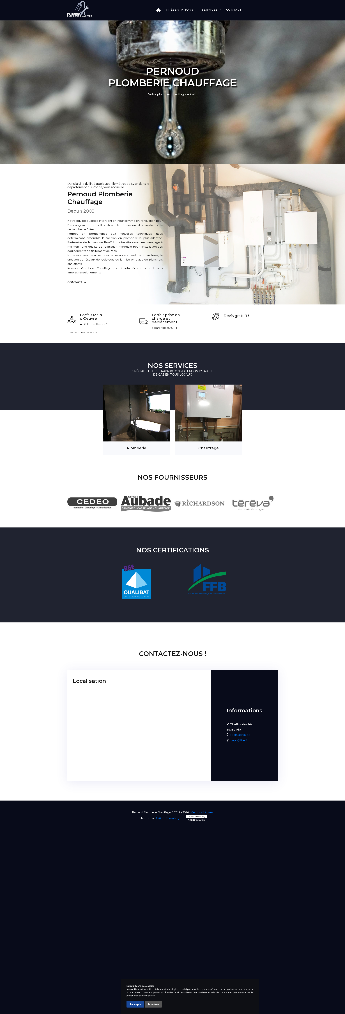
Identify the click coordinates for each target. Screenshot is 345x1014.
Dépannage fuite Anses (132, 977)
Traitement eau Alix (267, 977)
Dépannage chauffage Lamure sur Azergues (154, 972)
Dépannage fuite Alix (265, 972)
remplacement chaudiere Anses (116, 990)
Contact (234, 9)
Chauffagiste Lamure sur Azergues (191, 951)
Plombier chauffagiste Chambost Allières (123, 964)
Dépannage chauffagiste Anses (174, 955)
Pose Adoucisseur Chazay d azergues (113, 994)
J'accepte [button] (135, 1004)
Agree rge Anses (103, 985)
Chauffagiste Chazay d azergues (113, 951)
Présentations (180, 9)
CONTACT (75, 282)
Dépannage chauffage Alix (215, 968)
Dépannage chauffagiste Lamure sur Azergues (230, 955)
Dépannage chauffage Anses (100, 972)
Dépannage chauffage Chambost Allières (218, 972)
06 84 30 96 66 (240, 735)
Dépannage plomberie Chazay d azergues (218, 964)
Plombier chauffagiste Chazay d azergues (177, 959)
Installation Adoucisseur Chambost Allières (94, 1002)
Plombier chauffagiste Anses (228, 959)
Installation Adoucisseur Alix (84, 998)
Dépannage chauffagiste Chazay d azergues (119, 955)
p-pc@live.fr (239, 740)
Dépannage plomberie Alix (170, 964)
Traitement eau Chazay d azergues (89, 981)
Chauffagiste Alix (76, 951)
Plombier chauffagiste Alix (128, 959)
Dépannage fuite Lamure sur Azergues (176, 977)
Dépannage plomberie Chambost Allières (167, 968)
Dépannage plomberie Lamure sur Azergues (105, 968)
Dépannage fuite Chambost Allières (228, 977)
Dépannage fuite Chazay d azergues (90, 977)
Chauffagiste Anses (151, 951)
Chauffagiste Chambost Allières (240, 951)
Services (210, 9)
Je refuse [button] (153, 1004)
